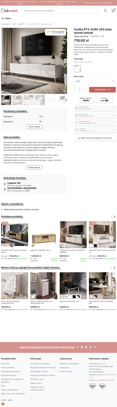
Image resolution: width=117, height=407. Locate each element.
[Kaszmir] (62, 245)
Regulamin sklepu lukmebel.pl (43, 367)
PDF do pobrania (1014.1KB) (19, 185)
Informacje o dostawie (40, 363)
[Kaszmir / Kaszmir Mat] (99, 296)
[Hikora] (33, 245)
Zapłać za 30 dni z (86, 98)
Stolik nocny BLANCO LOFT (69, 301)
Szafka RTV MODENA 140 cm (40, 250)
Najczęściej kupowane (10, 371)
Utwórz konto (66, 371)
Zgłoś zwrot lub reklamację (13, 393)
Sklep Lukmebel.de (9, 390)
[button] (113, 10)
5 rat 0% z (104, 98)
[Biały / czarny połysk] (78, 296)
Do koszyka (101, 89)
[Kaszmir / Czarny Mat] (95, 296)
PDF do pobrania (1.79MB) (18, 191)
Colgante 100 (14, 183)
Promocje (5, 363)
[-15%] (14, 234)
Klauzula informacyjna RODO (42, 375)
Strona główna (5, 24)
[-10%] (102, 234)
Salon (14, 24)
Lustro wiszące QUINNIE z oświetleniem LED (10, 302)
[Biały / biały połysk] (91, 245)
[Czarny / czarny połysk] (95, 245)
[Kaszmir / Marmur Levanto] (91, 296)
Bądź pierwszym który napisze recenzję (20, 209)
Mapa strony (35, 383)
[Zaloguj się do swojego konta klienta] (105, 10)
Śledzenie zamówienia (69, 363)
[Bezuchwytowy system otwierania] (3, 245)
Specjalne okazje (8, 375)
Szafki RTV (21, 24)
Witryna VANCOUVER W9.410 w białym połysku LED (41, 302)
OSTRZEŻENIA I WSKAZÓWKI (21, 188)
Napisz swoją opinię (81, 36)
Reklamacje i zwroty (39, 371)
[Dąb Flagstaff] (11, 245)
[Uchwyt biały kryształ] (66, 296)
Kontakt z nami (36, 379)
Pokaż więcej (34, 126)
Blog (3, 386)
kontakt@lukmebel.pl (104, 380)
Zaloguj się (64, 367)
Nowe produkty (8, 367)
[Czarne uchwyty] (7, 245)
